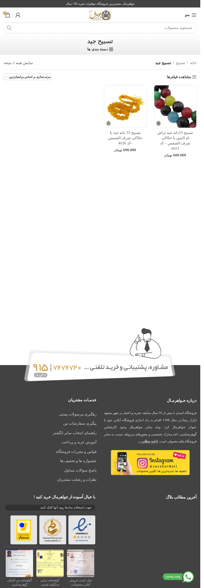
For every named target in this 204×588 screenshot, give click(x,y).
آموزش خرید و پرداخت (79, 442)
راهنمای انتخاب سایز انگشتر (75, 433)
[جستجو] (9, 28)
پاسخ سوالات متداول (80, 470)
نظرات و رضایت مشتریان (77, 480)
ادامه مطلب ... (148, 441)
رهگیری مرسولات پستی (78, 414)
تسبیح (180, 63)
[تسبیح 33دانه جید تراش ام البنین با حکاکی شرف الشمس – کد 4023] (175, 106)
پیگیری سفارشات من (80, 423)
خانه (193, 63)
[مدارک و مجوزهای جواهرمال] (80, 563)
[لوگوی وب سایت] (100, 14)
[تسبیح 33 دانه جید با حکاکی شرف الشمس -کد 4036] (125, 106)
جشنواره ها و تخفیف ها (78, 461)
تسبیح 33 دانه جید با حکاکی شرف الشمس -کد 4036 (125, 138)
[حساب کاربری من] (18, 15)
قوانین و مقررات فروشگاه (76, 452)
